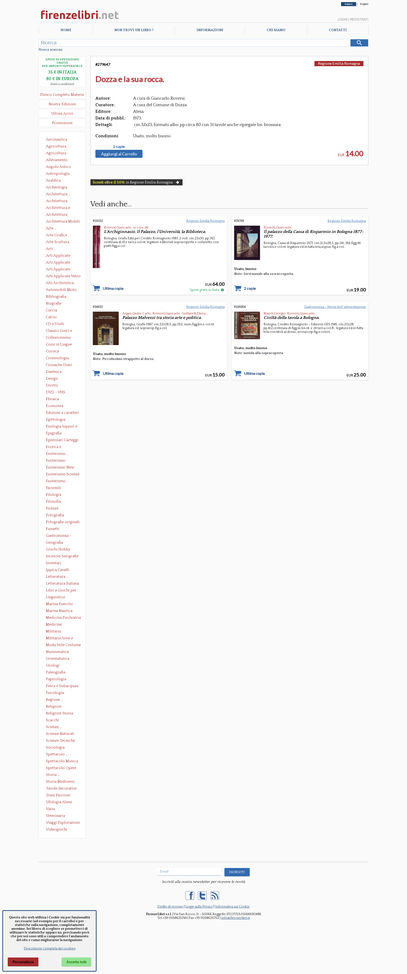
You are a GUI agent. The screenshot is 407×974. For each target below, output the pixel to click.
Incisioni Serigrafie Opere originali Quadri (62, 556)
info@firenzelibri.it (235, 918)
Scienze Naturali (60, 734)
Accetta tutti (76, 962)
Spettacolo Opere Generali (61, 768)
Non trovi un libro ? (133, 30)
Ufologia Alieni (59, 802)
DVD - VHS (55, 392)
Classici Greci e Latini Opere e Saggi (63, 331)
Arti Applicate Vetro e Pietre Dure (63, 276)
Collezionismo (58, 337)
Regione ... (54, 699)
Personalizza (23, 962)
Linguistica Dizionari (55, 597)
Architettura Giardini (56, 215)
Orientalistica (57, 658)
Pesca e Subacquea (62, 686)
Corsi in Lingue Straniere (59, 344)
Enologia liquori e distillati (61, 426)
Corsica (52, 351)
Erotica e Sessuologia (56, 447)
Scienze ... (54, 727)
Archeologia (56, 187)
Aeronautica (56, 139)
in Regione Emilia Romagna (133, 182)
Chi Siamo (276, 30)
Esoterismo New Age (60, 467)
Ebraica (52, 399)
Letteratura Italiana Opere (62, 584)
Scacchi (52, 720)
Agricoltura (56, 146)
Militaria (53, 631)
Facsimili (53, 488)
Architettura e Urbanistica (58, 208)
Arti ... (51, 249)
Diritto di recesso (170, 907)
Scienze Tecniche (60, 740)
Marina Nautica (59, 611)
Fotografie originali (63, 522)
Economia (54, 406)
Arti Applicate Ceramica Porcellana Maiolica (63, 256)
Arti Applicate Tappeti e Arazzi (60, 269)
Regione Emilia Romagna (339, 63)
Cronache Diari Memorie (59, 365)
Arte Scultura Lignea (57, 242)
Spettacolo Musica (62, 761)
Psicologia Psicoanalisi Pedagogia (56, 693)
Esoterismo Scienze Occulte (62, 474)
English (364, 4)
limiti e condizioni (62, 83)
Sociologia (55, 747)
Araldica (53, 180)
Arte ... (51, 228)
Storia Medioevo (60, 781)
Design (52, 378)
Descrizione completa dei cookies (49, 948)
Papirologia (56, 679)
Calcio (51, 317)
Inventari (53, 563)
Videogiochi (56, 829)
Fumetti (52, 529)
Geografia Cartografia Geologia (55, 543)
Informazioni (210, 30)
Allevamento (57, 160)
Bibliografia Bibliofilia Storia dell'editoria (60, 297)
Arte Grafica (56, 235)
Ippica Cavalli (57, 570)
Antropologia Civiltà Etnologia (60, 174)
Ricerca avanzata (50, 49)
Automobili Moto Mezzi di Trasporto (62, 290)
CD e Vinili (55, 324)
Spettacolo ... (57, 754)
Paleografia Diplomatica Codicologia (56, 672)
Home (66, 30)
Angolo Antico (58, 167)
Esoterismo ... (57, 454)
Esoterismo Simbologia (56, 481)
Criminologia (57, 358)
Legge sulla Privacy (199, 907)
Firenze (52, 508)
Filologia (53, 495)
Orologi (53, 665)
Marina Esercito (59, 604)
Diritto (52, 385)
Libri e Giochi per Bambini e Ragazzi (61, 590)
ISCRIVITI (237, 872)
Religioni (53, 706)
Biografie (53, 303)
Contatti (338, 30)
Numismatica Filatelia (57, 652)
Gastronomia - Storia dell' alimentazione (58, 536)
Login (342, 19)
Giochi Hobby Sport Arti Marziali (62, 549)
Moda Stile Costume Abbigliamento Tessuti (63, 645)
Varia (50, 809)
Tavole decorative (61, 788)
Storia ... (53, 775)
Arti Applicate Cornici (58, 262)
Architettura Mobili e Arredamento (63, 221)
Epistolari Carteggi (62, 440)
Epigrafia (53, 433)
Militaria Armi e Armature (59, 638)
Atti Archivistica (60, 283)
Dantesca (53, 372)
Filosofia (53, 501)
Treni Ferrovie (58, 795)
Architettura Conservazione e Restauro (60, 201)
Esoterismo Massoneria (55, 461)
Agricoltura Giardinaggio (57, 153)
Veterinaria (55, 816)
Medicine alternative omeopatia (55, 625)
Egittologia (55, 419)
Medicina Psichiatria (63, 617)
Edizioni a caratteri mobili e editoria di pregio (63, 413)
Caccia (51, 310)
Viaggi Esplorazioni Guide (63, 823)
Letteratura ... (57, 577)
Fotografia (55, 515)
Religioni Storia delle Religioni (59, 713)
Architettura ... (58, 194)
